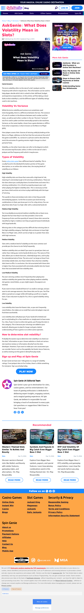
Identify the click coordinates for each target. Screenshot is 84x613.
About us (6, 527)
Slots (32, 13)
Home (5, 13)
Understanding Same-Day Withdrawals (72, 87)
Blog (9, 21)
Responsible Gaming (58, 502)
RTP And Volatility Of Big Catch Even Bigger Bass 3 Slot (69, 449)
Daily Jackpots (34, 512)
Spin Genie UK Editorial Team (27, 380)
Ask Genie (19, 13)
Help (4, 541)
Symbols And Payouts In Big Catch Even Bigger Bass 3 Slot (42, 449)
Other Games (45, 13)
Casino (5, 509)
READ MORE (14, 480)
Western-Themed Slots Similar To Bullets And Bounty (13, 449)
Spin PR (78, 13)
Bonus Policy (54, 505)
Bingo (5, 512)
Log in (64, 8)
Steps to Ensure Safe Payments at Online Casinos (71, 80)
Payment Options (10, 534)
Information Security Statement (64, 515)
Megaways (32, 505)
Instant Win (8, 505)
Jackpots (31, 509)
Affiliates (6, 537)
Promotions (63, 13)
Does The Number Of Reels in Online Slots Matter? (71, 73)
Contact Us (7, 544)
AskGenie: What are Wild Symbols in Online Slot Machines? (72, 65)
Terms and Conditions (59, 509)
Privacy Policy (55, 512)
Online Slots (8, 502)
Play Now (26, 371)
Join (77, 8)
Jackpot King (33, 502)
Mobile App (7, 551)
